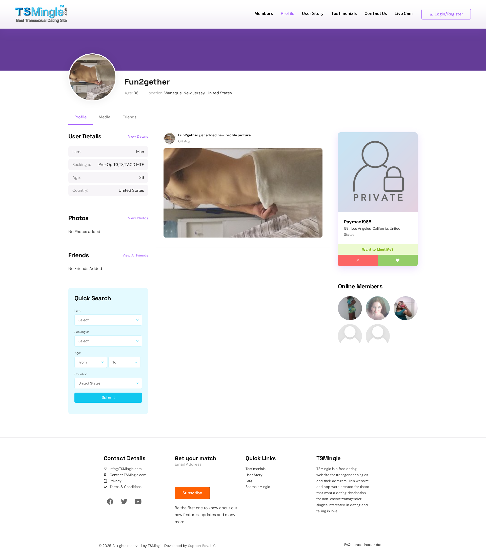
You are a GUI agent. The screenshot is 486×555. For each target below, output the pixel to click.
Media (104, 117)
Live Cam (404, 13)
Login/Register (449, 14)
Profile (287, 13)
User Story (312, 13)
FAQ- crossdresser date (363, 544)
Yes (398, 260)
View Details (138, 136)
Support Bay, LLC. (202, 545)
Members (263, 13)
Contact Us (375, 13)
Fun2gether (188, 135)
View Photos (138, 218)
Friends (129, 117)
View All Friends (135, 255)
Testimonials (344, 13)
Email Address (188, 464)
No (358, 260)
